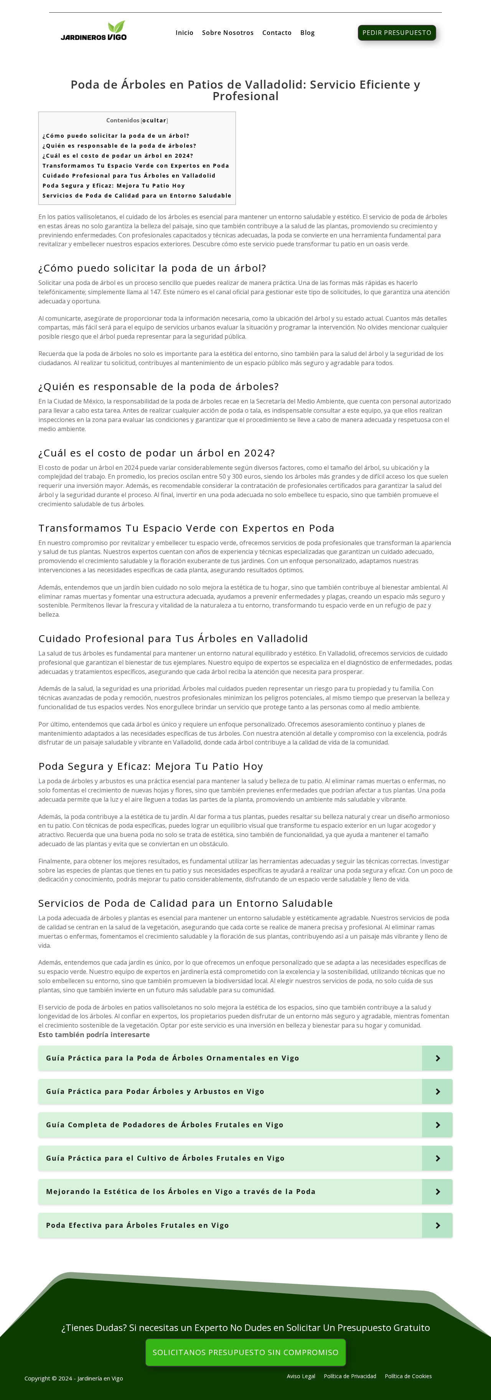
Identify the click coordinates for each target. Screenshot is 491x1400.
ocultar (154, 120)
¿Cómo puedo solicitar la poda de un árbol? (116, 135)
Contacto (277, 33)
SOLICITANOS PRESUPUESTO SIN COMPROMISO (246, 1352)
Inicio (185, 33)
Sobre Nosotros (228, 33)
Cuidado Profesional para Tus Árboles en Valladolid (129, 175)
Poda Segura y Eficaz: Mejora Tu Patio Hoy (114, 185)
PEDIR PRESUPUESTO (397, 32)
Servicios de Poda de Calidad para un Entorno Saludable (137, 195)
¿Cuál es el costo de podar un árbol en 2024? (118, 155)
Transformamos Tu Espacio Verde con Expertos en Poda (136, 165)
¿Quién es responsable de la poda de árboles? (120, 145)
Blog (307, 33)
